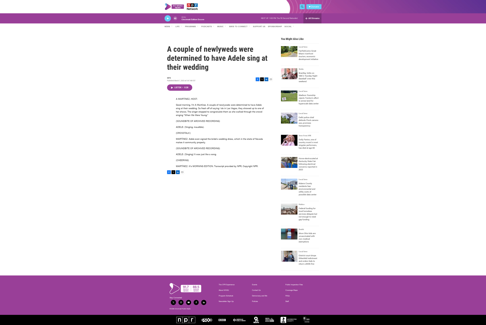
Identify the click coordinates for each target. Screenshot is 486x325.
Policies (255, 301)
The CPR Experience (227, 285)
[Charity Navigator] (306, 320)
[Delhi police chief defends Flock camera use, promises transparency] (289, 118)
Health (301, 229)
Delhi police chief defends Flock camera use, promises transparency (308, 121)
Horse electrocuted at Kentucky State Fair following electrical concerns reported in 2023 (308, 164)
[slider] (179, 18)
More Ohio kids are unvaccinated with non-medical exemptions (307, 237)
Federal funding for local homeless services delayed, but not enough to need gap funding (308, 214)
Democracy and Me (259, 296)
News (167, 26)
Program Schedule (226, 296)
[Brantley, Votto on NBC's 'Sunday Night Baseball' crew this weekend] (289, 73)
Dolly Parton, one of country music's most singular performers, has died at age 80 (308, 143)
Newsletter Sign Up (226, 301)
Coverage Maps (291, 290)
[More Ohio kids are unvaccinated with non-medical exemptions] (289, 234)
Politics (302, 204)
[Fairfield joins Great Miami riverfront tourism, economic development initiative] (289, 51)
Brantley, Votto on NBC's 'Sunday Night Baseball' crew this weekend (308, 77)
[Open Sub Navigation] (172, 26)
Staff (287, 301)
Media (301, 69)
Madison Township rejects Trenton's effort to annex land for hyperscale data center (309, 99)
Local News (303, 47)
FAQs (287, 296)
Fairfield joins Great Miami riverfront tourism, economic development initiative (308, 55)
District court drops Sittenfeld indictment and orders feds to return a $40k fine (308, 259)
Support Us (259, 26)
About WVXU (224, 290)
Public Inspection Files (294, 285)
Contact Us (256, 290)
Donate (315, 6)
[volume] (175, 18)
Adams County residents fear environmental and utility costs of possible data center (308, 189)
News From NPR (305, 136)
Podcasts (206, 26)
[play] (168, 18)
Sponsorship (275, 26)
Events (254, 285)
